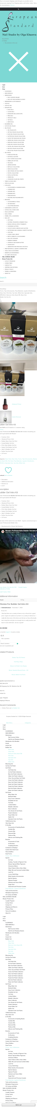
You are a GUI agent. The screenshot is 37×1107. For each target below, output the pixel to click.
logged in (8, 632)
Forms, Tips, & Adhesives (12, 216)
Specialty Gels (12, 117)
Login (4, 725)
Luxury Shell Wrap (13, 234)
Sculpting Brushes (13, 205)
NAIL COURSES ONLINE (9, 896)
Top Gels (10, 119)
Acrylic (7, 103)
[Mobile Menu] (18, 81)
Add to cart (19, 1105)
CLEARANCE (8, 91)
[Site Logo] (19, 25)
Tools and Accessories (12, 250)
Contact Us (8, 265)
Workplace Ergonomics (12, 252)
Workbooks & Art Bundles (13, 101)
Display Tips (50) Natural (18, 657)
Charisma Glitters (13, 226)
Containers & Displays (11, 207)
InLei (4, 727)
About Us (7, 273)
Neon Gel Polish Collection (16, 142)
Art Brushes (11, 203)
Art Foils (10, 220)
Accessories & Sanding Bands (16, 187)
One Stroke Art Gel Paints (15, 171)
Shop (3, 89)
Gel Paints (8, 152)
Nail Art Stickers (13, 238)
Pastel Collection (13, 173)
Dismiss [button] (12, 5)
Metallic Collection (14, 167)
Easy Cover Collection (14, 158)
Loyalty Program (10, 261)
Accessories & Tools (14, 201)
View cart (10, 40)
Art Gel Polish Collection (15, 132)
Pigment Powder (12, 240)
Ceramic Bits (11, 191)
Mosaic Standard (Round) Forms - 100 (18, 670)
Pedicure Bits (12, 195)
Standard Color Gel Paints (16, 179)
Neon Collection (12, 169)
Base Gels (11, 109)
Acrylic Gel (8, 105)
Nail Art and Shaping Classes (16, 99)
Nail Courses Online (14, 97)
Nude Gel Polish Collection (16, 144)
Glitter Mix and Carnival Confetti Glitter (20, 230)
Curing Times (8, 263)
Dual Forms (8, 214)
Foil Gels (10, 162)
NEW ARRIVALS (9, 93)
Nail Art (7, 218)
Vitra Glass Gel (9, 183)
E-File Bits (8, 185)
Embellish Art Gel (13, 160)
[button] (18, 9)
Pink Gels (10, 115)
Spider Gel (11, 177)
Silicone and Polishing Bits (15, 197)
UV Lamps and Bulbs (11, 894)
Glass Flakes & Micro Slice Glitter (18, 228)
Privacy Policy (9, 269)
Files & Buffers (9, 212)
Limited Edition (12, 164)
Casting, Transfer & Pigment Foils (18, 222)
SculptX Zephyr (22, 587)
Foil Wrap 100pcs (18, 661)
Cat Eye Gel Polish (10, 126)
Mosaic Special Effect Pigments (17, 224)
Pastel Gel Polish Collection (16, 146)
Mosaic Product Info (7, 259)
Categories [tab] (28, 722)
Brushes (7, 199)
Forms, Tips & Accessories (25, 459)
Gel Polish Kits (12, 130)
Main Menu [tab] (9, 722)
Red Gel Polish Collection (15, 148)
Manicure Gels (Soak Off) (15, 113)
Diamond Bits (11, 193)
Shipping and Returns (11, 267)
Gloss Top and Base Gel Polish (17, 138)
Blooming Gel (9, 124)
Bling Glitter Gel (13, 154)
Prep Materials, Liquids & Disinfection (16, 248)
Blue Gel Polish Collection (16, 134)
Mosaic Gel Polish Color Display (18, 666)
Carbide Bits (11, 189)
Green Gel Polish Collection (16, 140)
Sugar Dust (11, 244)
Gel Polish (8, 128)
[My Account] (18, 79)
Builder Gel (8, 107)
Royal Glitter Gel (13, 175)
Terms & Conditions (10, 271)
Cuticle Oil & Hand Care (12, 209)
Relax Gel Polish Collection (16, 150)
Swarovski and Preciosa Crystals (18, 246)
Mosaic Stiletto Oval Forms (18, 674)
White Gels (11, 122)
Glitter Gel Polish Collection (16, 136)
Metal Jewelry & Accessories (16, 236)
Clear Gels (11, 111)
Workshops (8, 95)
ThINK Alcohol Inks (10, 181)
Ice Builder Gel (16, 708)
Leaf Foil (10, 232)
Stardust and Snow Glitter (16, 242)
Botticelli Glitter (13, 156)
